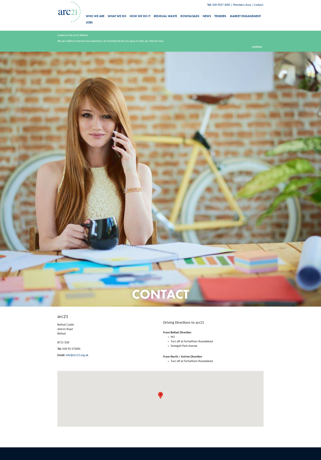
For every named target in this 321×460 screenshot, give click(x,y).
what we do (117, 16)
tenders (220, 16)
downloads (189, 16)
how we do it (140, 16)
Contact (258, 5)
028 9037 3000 (221, 5)
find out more (156, 41)
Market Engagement (245, 16)
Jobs (89, 22)
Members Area (242, 5)
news (207, 16)
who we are (95, 16)
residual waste (165, 16)
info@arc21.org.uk (77, 355)
